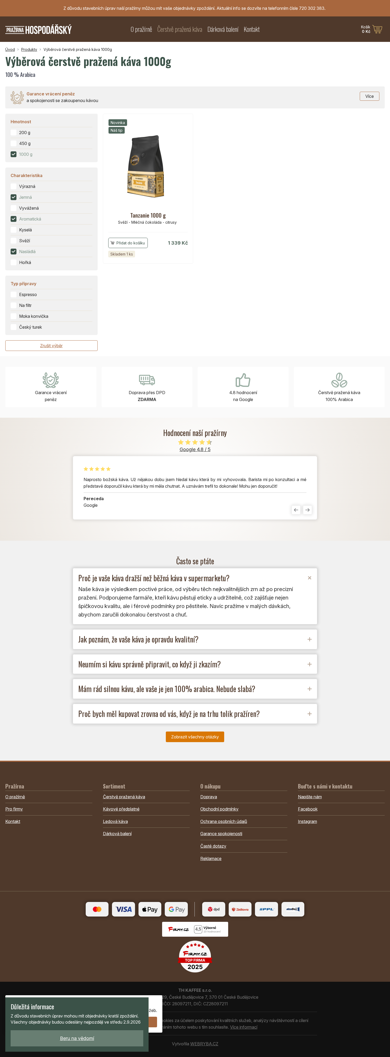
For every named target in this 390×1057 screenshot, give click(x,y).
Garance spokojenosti (221, 833)
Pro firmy (14, 809)
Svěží (24, 240)
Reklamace (211, 858)
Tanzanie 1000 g (148, 215)
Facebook (308, 809)
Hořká (25, 262)
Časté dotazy (213, 846)
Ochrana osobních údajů (223, 821)
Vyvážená (29, 208)
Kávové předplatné (121, 809)
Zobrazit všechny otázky (195, 736)
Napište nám (310, 796)
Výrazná (27, 186)
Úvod (10, 49)
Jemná (25, 197)
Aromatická (30, 219)
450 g (25, 143)
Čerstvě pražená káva (179, 29)
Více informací (243, 1027)
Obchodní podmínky (219, 809)
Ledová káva (115, 821)
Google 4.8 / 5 (195, 449)
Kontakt (252, 29)
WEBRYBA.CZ (204, 1043)
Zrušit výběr (51, 345)
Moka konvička (33, 316)
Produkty (29, 49)
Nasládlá (27, 251)
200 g (24, 132)
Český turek (30, 327)
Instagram (307, 821)
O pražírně (141, 29)
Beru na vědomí (77, 1038)
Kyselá (25, 229)
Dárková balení (223, 29)
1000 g (25, 154)
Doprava (208, 796)
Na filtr (25, 305)
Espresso (28, 294)
